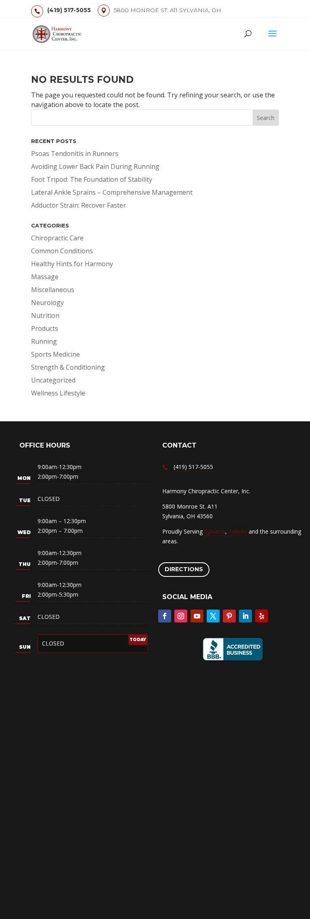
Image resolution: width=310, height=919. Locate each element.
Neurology (47, 302)
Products (44, 328)
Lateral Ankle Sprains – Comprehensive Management (112, 192)
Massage (45, 276)
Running (44, 341)
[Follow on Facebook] (164, 616)
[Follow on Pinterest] (229, 616)
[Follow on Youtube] (197, 616)
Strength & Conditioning (68, 367)
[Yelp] (261, 616)
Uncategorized (53, 380)
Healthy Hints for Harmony (72, 263)
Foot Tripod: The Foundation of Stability (91, 179)
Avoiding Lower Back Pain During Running (95, 166)
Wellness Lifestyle (58, 393)
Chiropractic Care (57, 237)
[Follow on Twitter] (213, 616)
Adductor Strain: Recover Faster (78, 205)
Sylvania (214, 531)
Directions (184, 569)
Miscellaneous (52, 289)
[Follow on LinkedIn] (245, 616)
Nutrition (45, 315)
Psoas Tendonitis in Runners (74, 153)
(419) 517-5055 (69, 10)
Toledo (237, 531)
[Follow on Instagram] (180, 616)
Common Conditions (62, 250)
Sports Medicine (55, 354)
